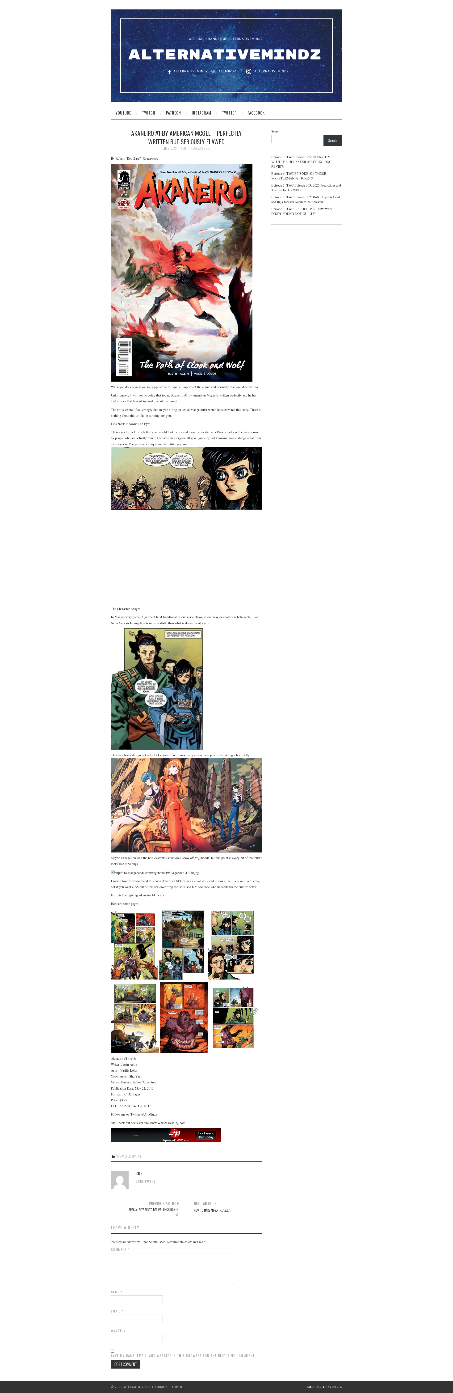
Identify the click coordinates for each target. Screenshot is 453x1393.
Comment (120, 1249)
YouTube (123, 113)
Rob (183, 148)
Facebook (256, 113)
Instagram (201, 113)
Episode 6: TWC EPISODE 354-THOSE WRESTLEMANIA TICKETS (298, 175)
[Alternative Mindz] (226, 55)
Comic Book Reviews (128, 1156)
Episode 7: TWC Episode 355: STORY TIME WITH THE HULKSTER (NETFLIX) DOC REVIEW (302, 162)
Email (117, 1311)
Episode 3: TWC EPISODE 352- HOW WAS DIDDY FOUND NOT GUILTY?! (301, 211)
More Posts (146, 1181)
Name (117, 1292)
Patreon (173, 113)
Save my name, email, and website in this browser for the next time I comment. (183, 1355)
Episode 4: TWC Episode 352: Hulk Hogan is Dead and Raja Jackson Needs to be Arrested (305, 199)
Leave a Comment (201, 148)
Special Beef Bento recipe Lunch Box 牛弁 (154, 1212)
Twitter (229, 113)
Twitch (148, 113)
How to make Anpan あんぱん (212, 1210)
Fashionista (316, 1386)
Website (118, 1330)
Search (275, 131)
